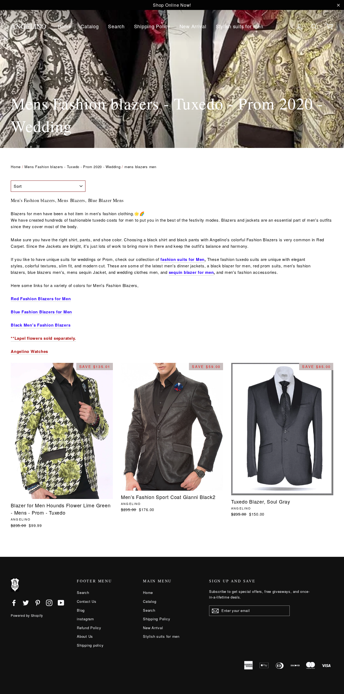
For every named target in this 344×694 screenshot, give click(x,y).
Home (64, 26)
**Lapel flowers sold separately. (43, 338)
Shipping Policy (152, 26)
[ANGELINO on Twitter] (26, 602)
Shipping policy (90, 645)
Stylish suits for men (239, 26)
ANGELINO (28, 26)
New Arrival (193, 26)
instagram (85, 618)
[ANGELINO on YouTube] (61, 602)
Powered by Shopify (27, 615)
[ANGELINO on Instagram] (49, 602)
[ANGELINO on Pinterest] (37, 602)
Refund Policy (89, 627)
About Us (85, 636)
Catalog (90, 26)
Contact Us (86, 601)
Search (116, 26)
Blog (81, 610)
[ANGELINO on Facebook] (14, 602)
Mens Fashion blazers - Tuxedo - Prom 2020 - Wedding (72, 166)
